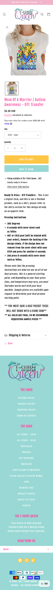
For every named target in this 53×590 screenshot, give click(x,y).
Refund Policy (26, 398)
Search (27, 505)
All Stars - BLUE (26, 440)
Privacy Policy (26, 403)
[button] (4, 14)
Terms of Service (26, 415)
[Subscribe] (48, 549)
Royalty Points (26, 493)
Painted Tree (26, 487)
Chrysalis (26, 446)
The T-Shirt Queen (27, 581)
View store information (18, 186)
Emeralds (26, 464)
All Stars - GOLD (26, 434)
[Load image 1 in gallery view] (11, 88)
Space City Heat (26, 499)
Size (6, 129)
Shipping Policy (26, 409)
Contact (26, 452)
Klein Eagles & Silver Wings (26, 476)
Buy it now (26, 169)
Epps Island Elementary (26, 470)
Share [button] (10, 343)
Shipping (8, 115)
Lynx (26, 481)
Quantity (7, 142)
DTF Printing (26, 458)
